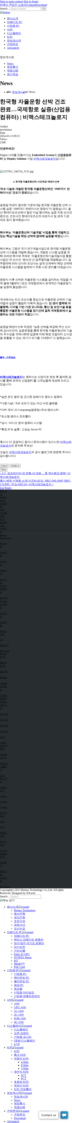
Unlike (15, 465)
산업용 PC (13, 25)
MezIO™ (4, 645)
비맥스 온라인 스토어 (13, 4)
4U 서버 (4, 731)
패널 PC (4, 671)
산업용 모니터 (3, 756)
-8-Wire (3, 801)
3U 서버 (4, 725)
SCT (23, 1075)
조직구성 (3, 563)
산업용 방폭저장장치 (3, 698)
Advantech (13, 47)
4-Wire (24, 1062)
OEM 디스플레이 (4, 766)
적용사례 (12, 70)
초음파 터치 (3, 834)
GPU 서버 (3, 707)
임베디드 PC (14, 22)
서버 (10, 29)
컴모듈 (3, 677)
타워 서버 (20, 1018)
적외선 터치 (3, 843)
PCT (23, 1078)
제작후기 (12, 66)
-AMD (3, 742)
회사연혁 (3, 545)
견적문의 (12, 44)
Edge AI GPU (22, 954)
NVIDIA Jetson (22, 957)
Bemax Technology (4, 536)
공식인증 (3, 554)
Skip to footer (30, 1)
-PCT (2, 827)
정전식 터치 (3, 814)
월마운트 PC (3, 664)
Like (4, 465)
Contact (31, 4)
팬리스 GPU (3, 633)
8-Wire (24, 1065)
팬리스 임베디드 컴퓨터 (28, 939)
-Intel (2, 737)
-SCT (2, 821)
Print (3, 469)
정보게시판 (14, 40)
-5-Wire (3, 807)
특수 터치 (3, 780)
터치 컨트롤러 (3, 852)
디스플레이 (14, 33)
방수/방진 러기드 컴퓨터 (4, 603)
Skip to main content (11, 1)
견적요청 (3, 879)
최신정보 (12, 74)
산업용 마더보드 (3, 686)
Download (41, 4)
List (2, 487)
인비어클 (3, 624)
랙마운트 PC (3, 655)
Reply (8, 487)
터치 (10, 36)
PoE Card (4, 650)
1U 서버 (4, 714)
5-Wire (24, 1068)
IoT (1, 640)
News (10, 63)
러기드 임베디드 (3, 589)
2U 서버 (4, 720)
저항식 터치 (3, 789)
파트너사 (3, 572)
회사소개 (12, 18)
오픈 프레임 (3, 747)
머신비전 (3, 615)
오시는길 (3, 581)
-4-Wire (3, 796)
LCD (2, 775)
